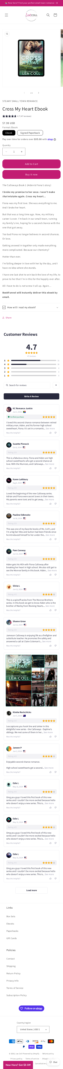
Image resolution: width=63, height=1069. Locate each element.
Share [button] (9, 317)
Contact (10, 958)
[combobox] (56, 385)
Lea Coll (19, 1053)
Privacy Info (12, 980)
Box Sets (10, 916)
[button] (6, 15)
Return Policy (13, 973)
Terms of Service (14, 988)
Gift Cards (11, 938)
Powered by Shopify (31, 1053)
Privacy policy (16, 1058)
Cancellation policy (43, 1063)
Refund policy (48, 1053)
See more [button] (50, 428)
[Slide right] (38, 92)
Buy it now (31, 174)
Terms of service (32, 1058)
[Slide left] (24, 92)
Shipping (11, 966)
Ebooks (10, 923)
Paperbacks (12, 930)
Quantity (6, 145)
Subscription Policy (16, 995)
